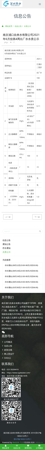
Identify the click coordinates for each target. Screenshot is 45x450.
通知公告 (6, 244)
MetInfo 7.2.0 (18, 442)
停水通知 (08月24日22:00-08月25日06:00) (21, 276)
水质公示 (27, 26)
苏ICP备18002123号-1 (22, 439)
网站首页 (8, 26)
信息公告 (18, 26)
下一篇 (37, 217)
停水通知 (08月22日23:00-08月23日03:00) (21, 265)
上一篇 (7, 217)
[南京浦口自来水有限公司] (12, 4)
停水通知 (6, 248)
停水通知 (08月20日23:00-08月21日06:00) (21, 282)
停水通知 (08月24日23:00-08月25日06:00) (21, 271)
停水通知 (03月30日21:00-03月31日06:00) (21, 287)
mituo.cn (39, 442)
